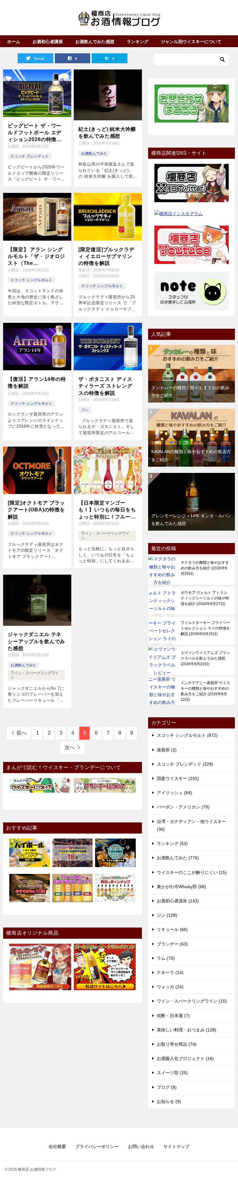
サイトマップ (176, 1146)
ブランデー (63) (172, 943)
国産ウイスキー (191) (178, 778)
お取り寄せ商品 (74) (176, 1044)
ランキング (137, 41)
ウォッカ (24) (170, 986)
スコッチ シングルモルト (31, 280)
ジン (85, 409)
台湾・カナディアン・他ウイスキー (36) (191, 825)
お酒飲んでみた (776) (178, 857)
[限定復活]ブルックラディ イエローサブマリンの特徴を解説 (106, 256)
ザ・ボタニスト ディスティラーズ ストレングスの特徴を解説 (105, 386)
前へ (21, 733)
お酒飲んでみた (94, 153)
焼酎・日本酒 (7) (173, 1015)
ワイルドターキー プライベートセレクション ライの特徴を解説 (205, 628)
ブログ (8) (167, 1087)
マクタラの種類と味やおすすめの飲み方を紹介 (205, 568)
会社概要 (57, 1146)
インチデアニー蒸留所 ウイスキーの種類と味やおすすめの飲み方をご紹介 (205, 691)
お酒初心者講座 (48, 41)
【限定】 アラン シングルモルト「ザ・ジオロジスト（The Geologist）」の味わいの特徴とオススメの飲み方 (36, 257)
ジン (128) (167, 915)
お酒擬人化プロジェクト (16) (185, 1058)
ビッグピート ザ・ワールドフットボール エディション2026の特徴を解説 (35, 133)
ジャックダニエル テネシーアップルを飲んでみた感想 (36, 641)
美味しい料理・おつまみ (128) (186, 1029)
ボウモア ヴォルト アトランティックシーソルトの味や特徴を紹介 (205, 598)
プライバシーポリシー (97, 1146)
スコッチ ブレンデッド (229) (185, 764)
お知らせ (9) (169, 1101)
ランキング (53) (172, 843)
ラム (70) (166, 958)
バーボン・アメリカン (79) (183, 806)
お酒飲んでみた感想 (94, 41)
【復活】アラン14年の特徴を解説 (37, 382)
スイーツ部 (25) (172, 1072)
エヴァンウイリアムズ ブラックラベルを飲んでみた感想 (205, 658)
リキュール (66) (172, 929)
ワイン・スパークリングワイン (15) (192, 1001)
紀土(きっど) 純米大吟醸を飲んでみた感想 (107, 133)
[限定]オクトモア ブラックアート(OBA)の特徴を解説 (36, 509)
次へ (69, 747)
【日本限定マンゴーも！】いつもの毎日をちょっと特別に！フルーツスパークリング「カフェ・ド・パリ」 (107, 510)
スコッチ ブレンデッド (30, 156)
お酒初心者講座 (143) (178, 900)
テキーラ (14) (170, 972)
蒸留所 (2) (167, 749)
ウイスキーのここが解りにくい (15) (192, 872)
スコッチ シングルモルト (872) (187, 735)
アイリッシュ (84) (174, 792)
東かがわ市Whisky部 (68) (181, 886)
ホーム (13, 41)
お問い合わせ (141, 1146)
